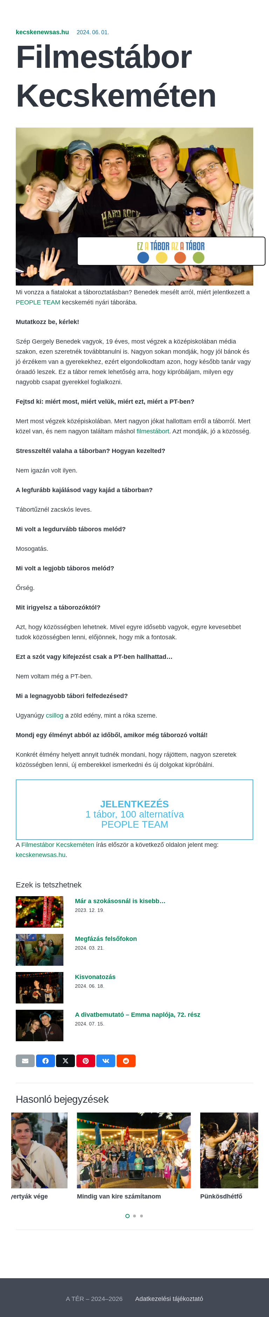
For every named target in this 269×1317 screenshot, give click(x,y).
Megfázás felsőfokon (106, 938)
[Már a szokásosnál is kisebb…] (39, 901)
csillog (54, 715)
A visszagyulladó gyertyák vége (63, 1196)
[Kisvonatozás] (39, 976)
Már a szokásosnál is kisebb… (120, 901)
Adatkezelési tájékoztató (169, 1298)
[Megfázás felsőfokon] (39, 938)
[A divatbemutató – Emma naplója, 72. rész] (39, 1014)
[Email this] (25, 1061)
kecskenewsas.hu (42, 32)
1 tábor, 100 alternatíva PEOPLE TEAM (134, 814)
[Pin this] (85, 1061)
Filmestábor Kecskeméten (57, 844)
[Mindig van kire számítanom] (196, 1117)
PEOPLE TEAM (38, 302)
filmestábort (153, 431)
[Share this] (45, 1061)
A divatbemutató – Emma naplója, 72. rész (137, 1014)
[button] (127, 1215)
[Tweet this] (65, 1061)
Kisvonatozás (95, 976)
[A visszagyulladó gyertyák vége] (73, 1117)
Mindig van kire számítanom (181, 1196)
